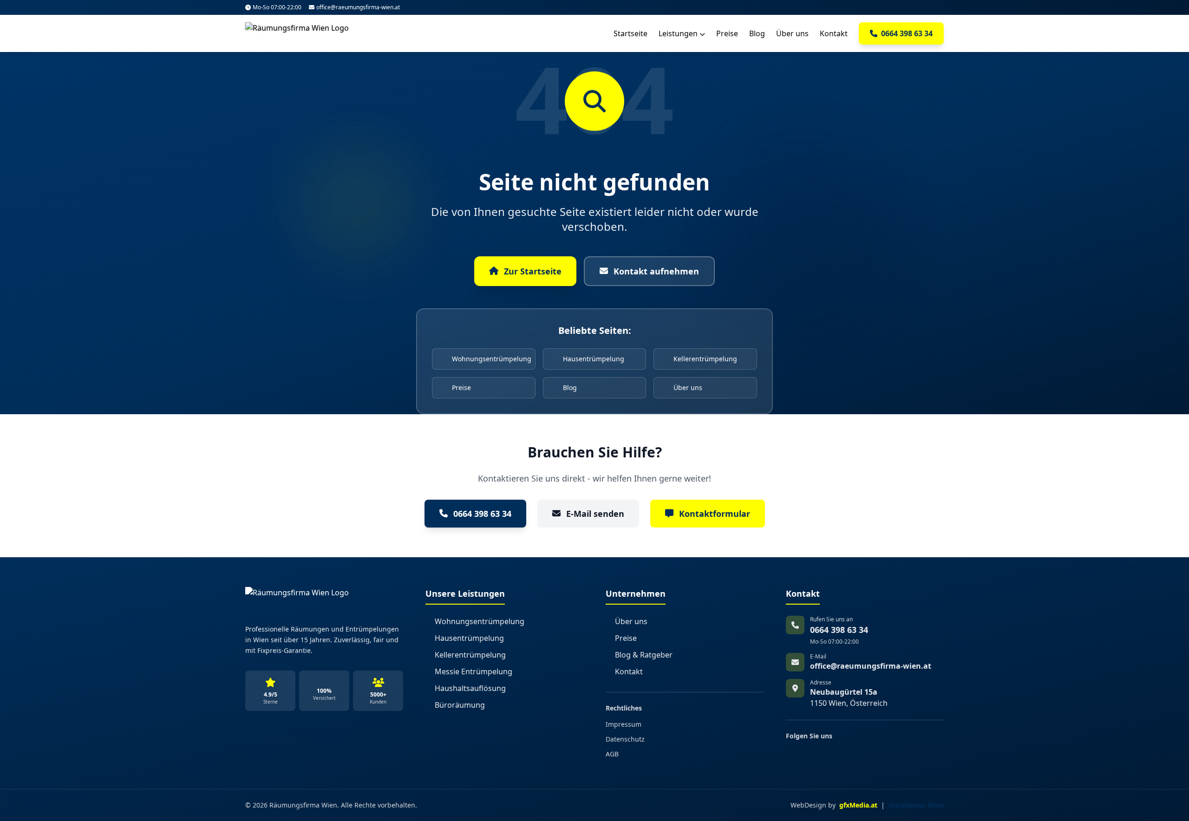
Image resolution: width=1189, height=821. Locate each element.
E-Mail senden (595, 513)
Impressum (623, 724)
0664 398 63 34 (482, 513)
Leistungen (679, 33)
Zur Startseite (533, 271)
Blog (757, 33)
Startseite (630, 33)
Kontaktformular (714, 513)
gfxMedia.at (858, 805)
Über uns (792, 33)
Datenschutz (625, 739)
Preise (727, 33)
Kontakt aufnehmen (656, 271)
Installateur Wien (916, 805)
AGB (612, 753)
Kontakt (834, 33)
